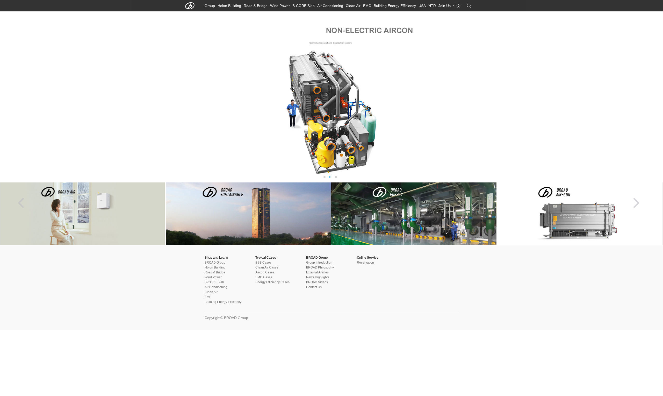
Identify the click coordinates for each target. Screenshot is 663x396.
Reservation (365, 262)
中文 (456, 6)
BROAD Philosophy (320, 267)
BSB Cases (263, 262)
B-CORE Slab (303, 6)
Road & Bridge (256, 6)
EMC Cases (263, 277)
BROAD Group (215, 262)
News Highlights (317, 277)
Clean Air (353, 6)
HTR (432, 6)
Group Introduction (319, 262)
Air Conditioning (330, 6)
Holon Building (229, 6)
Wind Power (280, 6)
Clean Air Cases (266, 267)
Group (210, 6)
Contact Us (314, 287)
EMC (367, 6)
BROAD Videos (317, 282)
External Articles (317, 272)
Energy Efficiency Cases (272, 282)
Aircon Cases (264, 272)
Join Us (444, 6)
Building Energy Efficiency (395, 6)
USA (422, 6)
